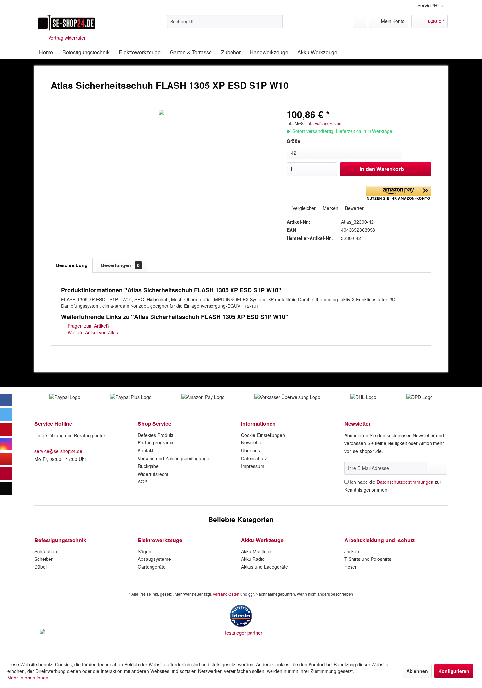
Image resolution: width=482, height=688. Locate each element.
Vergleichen (304, 208)
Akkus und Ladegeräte (264, 566)
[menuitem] (225, 21)
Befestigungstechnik (60, 540)
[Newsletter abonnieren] (437, 468)
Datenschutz (254, 458)
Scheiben (44, 559)
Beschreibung (72, 265)
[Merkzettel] (360, 21)
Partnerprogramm (156, 442)
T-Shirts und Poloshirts (367, 559)
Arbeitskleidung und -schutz (379, 540)
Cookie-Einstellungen (263, 435)
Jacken (351, 551)
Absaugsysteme (154, 559)
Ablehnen (417, 671)
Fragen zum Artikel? (88, 326)
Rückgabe (148, 466)
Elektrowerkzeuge (160, 540)
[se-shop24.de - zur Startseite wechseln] (66, 23)
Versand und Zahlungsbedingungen (175, 458)
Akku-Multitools (256, 551)
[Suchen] (277, 21)
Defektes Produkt (155, 435)
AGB (142, 481)
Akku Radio (253, 559)
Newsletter (252, 442)
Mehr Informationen (27, 677)
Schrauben (45, 551)
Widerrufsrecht (153, 474)
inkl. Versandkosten (324, 123)
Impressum (252, 466)
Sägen (144, 551)
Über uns (250, 450)
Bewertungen (120, 265)
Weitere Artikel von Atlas (92, 332)
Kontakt (145, 450)
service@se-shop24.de (58, 451)
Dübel (40, 566)
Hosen (351, 566)
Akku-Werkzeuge (262, 540)
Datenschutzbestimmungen (405, 482)
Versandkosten (226, 594)
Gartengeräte (152, 566)
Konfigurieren (453, 671)
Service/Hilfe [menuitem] (430, 5)
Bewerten (354, 208)
